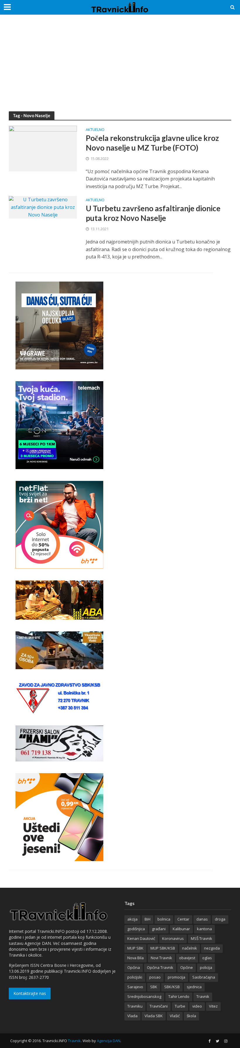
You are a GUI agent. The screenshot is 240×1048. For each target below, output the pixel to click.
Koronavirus (173, 938)
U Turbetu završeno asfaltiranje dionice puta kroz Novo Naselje (153, 213)
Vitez (213, 1006)
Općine (186, 967)
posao (155, 977)
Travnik (202, 996)
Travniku (135, 1006)
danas (202, 919)
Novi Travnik (161, 957)
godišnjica (136, 928)
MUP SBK (135, 948)
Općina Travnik (160, 967)
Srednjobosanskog (144, 996)
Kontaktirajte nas (29, 993)
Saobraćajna (203, 977)
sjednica (194, 986)
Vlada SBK (154, 1015)
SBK (153, 986)
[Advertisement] (120, 67)
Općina (133, 967)
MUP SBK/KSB (162, 948)
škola (191, 1015)
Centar (183, 919)
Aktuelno (95, 130)
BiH (147, 919)
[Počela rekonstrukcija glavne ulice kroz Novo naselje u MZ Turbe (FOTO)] (43, 148)
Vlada (132, 1015)
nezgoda (212, 948)
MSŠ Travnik (201, 938)
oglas (207, 957)
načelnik (189, 948)
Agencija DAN (108, 1040)
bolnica (163, 919)
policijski (134, 977)
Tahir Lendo (178, 996)
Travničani (159, 1006)
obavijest (187, 957)
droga (220, 919)
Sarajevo (135, 986)
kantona (204, 928)
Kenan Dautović (141, 938)
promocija (176, 977)
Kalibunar (181, 928)
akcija (132, 919)
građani (159, 928)
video (197, 1006)
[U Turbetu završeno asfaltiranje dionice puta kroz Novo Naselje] (43, 207)
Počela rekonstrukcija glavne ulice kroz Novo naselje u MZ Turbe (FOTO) (152, 143)
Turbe (180, 1006)
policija (206, 967)
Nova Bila (135, 957)
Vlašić (175, 1015)
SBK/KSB (172, 986)
